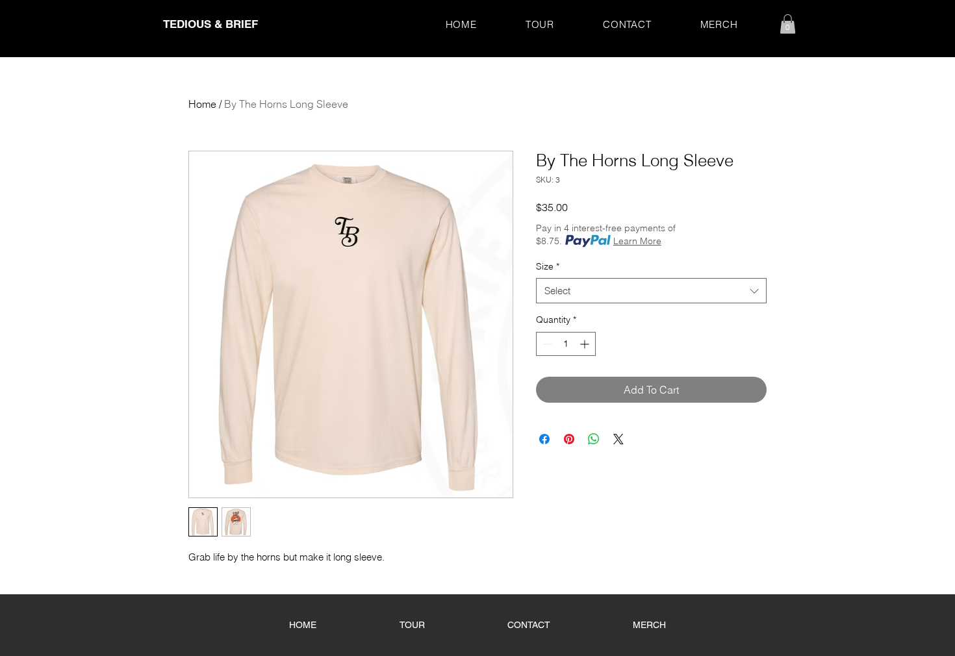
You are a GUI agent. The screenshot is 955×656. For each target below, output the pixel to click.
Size (547, 266)
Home (202, 103)
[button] (788, 24)
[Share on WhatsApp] (594, 439)
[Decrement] (546, 344)
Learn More (637, 241)
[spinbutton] (566, 344)
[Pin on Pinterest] (569, 439)
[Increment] (586, 344)
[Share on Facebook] (544, 439)
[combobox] (651, 290)
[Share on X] (618, 439)
